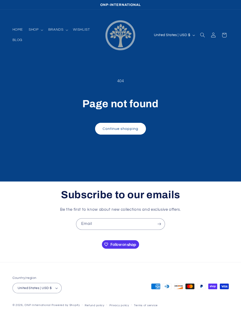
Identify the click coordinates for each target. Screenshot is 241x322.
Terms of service (146, 305)
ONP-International (37, 305)
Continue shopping (121, 129)
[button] (35, 30)
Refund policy (94, 305)
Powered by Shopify (66, 305)
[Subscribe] (159, 224)
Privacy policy (119, 305)
